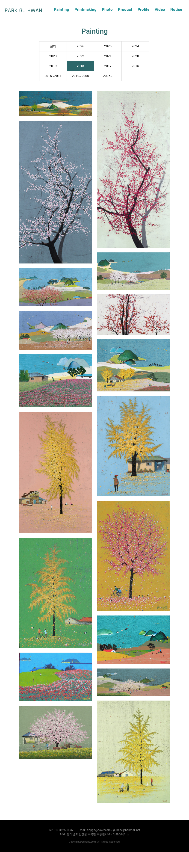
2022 (80, 56)
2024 (135, 46)
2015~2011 (53, 76)
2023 (53, 56)
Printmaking (85, 9)
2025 (108, 46)
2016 (135, 66)
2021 (108, 56)
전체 (53, 46)
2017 (108, 66)
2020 (135, 56)
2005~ (108, 76)
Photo (107, 9)
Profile (143, 9)
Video (160, 9)
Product (125, 9)
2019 (53, 66)
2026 (80, 46)
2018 (80, 66)
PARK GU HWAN (23, 10)
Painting (61, 9)
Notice (176, 9)
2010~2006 (80, 76)
